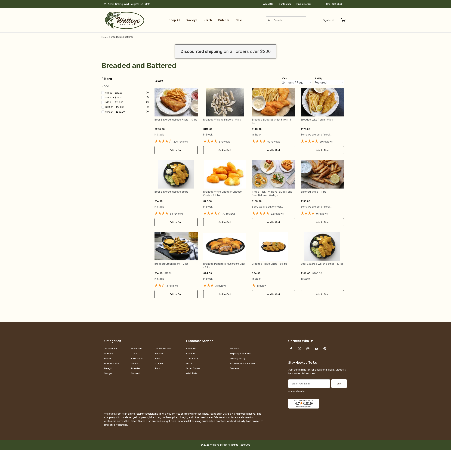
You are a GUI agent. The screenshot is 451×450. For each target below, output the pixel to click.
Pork (157, 368)
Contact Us (285, 3)
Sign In (326, 20)
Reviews (234, 368)
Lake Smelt (137, 358)
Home (104, 37)
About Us (268, 3)
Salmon (135, 363)
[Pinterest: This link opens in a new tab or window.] (325, 349)
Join (339, 383)
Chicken (159, 363)
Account (190, 353)
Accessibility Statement (242, 363)
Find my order (303, 3)
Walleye (108, 353)
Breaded (136, 368)
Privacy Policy (237, 358)
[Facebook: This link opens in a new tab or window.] (291, 349)
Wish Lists (191, 373)
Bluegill (108, 368)
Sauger (108, 373)
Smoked (135, 373)
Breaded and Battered (122, 37)
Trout (134, 353)
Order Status (193, 368)
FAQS (189, 363)
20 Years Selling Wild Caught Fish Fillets (127, 3)
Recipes (234, 348)
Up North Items (163, 348)
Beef (157, 358)
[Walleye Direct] (124, 19)
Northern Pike (111, 363)
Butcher (159, 353)
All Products (111, 348)
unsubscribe (298, 391)
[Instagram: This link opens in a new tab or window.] (308, 349)
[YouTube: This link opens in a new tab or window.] (316, 349)
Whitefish (136, 348)
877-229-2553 (334, 3)
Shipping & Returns (240, 353)
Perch (107, 358)
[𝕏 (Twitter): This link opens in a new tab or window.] (299, 349)
